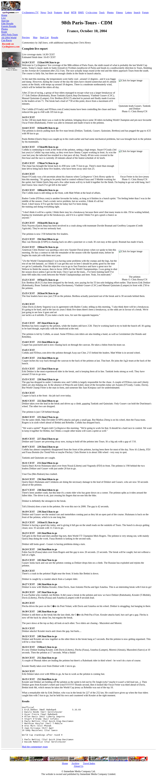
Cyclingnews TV (30, 12)
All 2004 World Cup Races (8, 39)
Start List (44, 37)
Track (102, 12)
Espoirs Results (8, 26)
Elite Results (7, 23)
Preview (26, 37)
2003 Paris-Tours (9, 34)
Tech (49, 12)
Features (58, 12)
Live (3, 18)
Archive (75, 763)
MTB (73, 12)
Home (4, 15)
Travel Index (89, 763)
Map (35, 37)
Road (66, 12)
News (43, 12)
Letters (128, 12)
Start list (5, 20)
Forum (145, 12)
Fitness (119, 12)
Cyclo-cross (91, 12)
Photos (110, 12)
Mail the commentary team (35, 746)
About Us (78, 766)
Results (54, 37)
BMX (81, 12)
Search (137, 12)
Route (4, 31)
